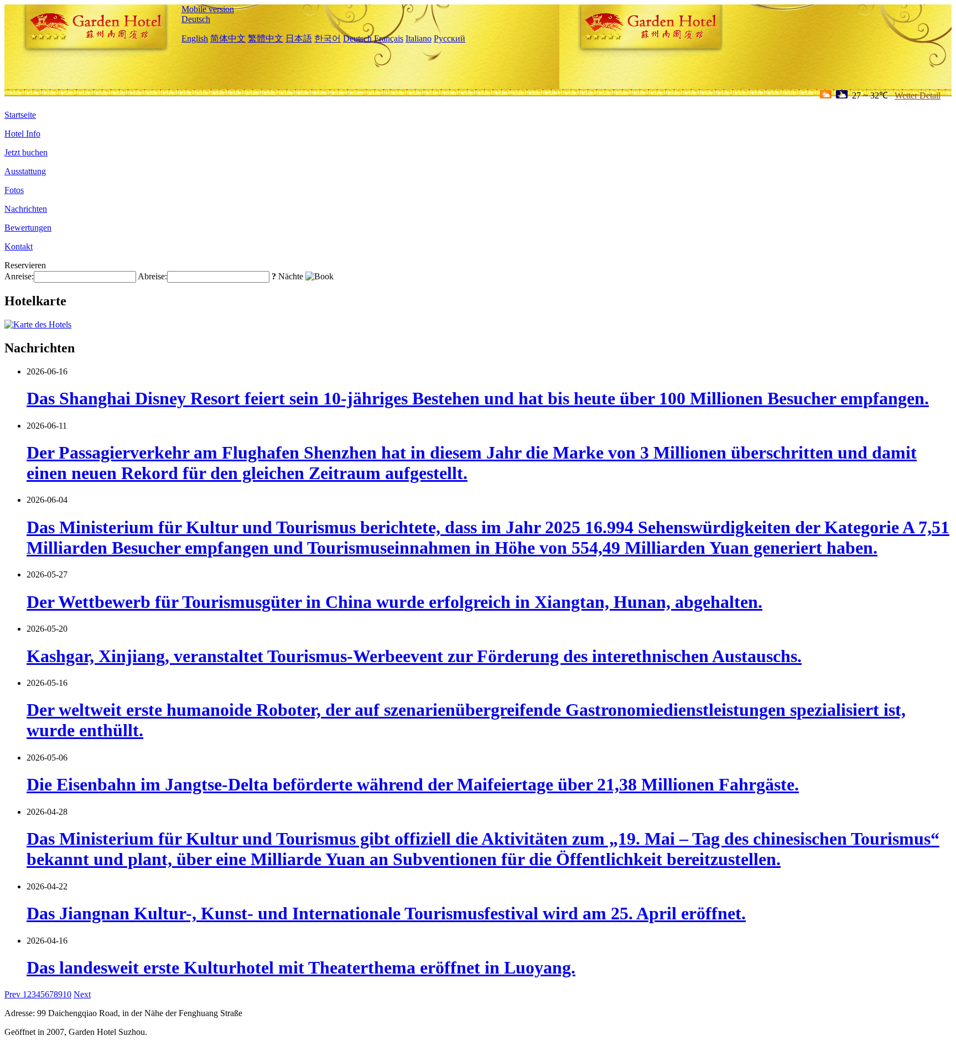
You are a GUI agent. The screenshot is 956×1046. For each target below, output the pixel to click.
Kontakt (18, 246)
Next (82, 994)
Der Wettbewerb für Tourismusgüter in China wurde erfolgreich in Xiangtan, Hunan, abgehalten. (394, 602)
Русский (449, 38)
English (194, 38)
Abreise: (152, 276)
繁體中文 (265, 38)
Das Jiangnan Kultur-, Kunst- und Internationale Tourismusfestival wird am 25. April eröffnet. (386, 913)
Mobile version (207, 9)
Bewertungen (27, 227)
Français (388, 38)
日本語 (298, 38)
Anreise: (19, 276)
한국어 (327, 38)
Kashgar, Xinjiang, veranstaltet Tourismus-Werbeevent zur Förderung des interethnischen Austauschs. (414, 656)
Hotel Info (22, 133)
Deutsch (195, 19)
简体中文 (228, 38)
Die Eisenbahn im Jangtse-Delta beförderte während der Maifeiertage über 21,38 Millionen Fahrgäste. (413, 784)
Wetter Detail (918, 95)
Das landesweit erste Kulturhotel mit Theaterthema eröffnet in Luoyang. (301, 967)
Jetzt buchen (26, 152)
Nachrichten (25, 209)
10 (67, 994)
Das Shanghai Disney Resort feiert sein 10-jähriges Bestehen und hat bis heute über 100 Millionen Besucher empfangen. (478, 398)
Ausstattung (25, 171)
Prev (13, 994)
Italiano (419, 38)
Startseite (20, 114)
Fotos (14, 190)
